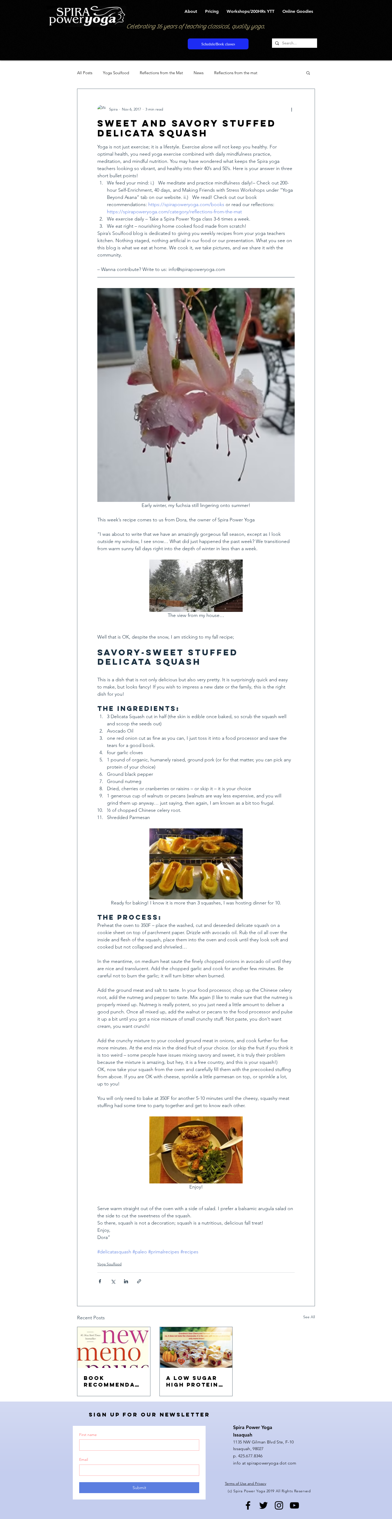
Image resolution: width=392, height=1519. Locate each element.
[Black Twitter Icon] (263, 1505)
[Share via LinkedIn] (126, 1281)
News (198, 72)
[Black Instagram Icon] (279, 1505)
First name (88, 1434)
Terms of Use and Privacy (245, 1483)
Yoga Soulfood (116, 72)
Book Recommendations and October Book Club (113, 1381)
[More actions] (291, 109)
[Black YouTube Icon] (294, 1505)
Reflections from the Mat (161, 72)
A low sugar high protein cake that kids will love (195, 1381)
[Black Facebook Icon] (248, 1505)
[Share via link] (139, 1281)
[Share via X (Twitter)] (112, 1281)
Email (83, 1459)
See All (309, 1317)
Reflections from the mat (235, 72)
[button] (191, 11)
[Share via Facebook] (99, 1281)
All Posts (84, 72)
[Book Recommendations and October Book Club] (113, 1347)
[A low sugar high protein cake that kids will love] (196, 1347)
